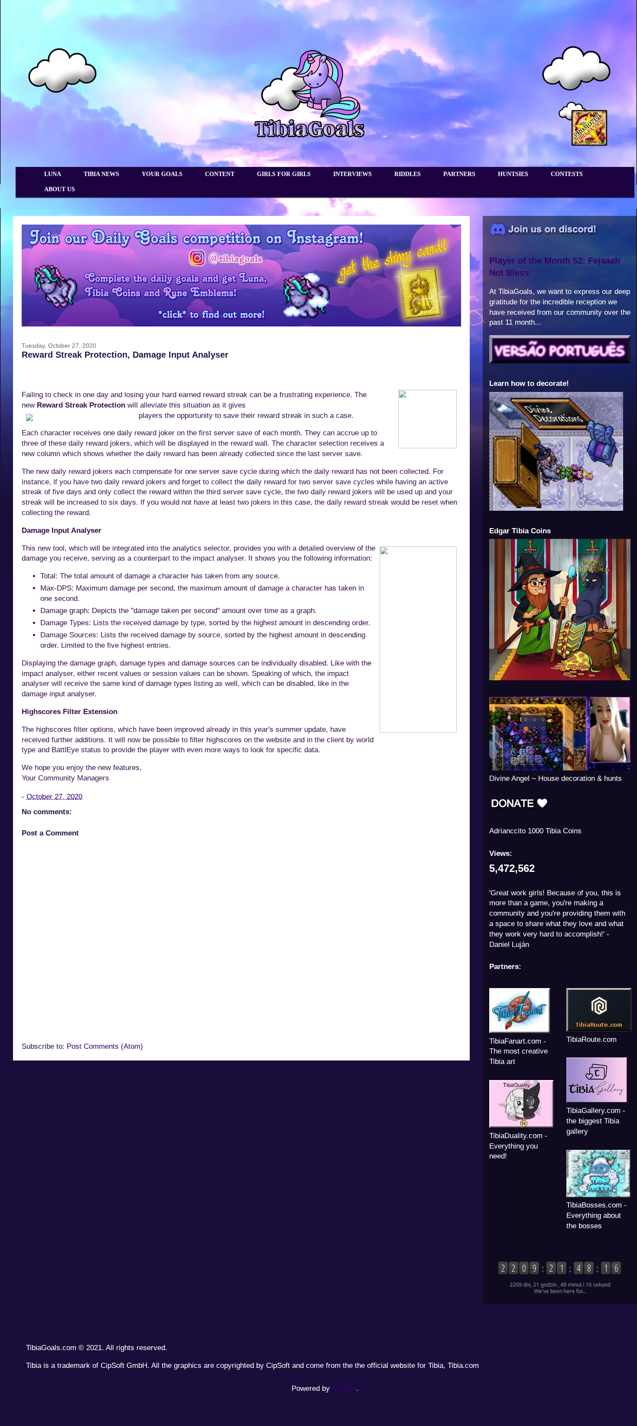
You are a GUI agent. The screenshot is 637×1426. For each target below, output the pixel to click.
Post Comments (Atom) (105, 1046)
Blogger (344, 1388)
